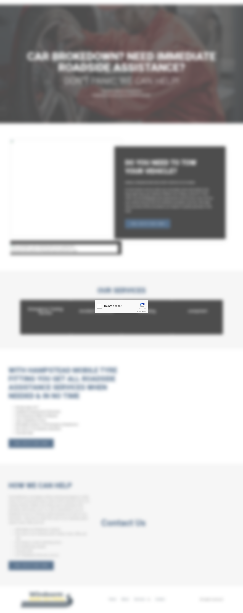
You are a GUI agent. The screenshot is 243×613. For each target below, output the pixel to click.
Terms (144, 312)
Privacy (139, 312)
